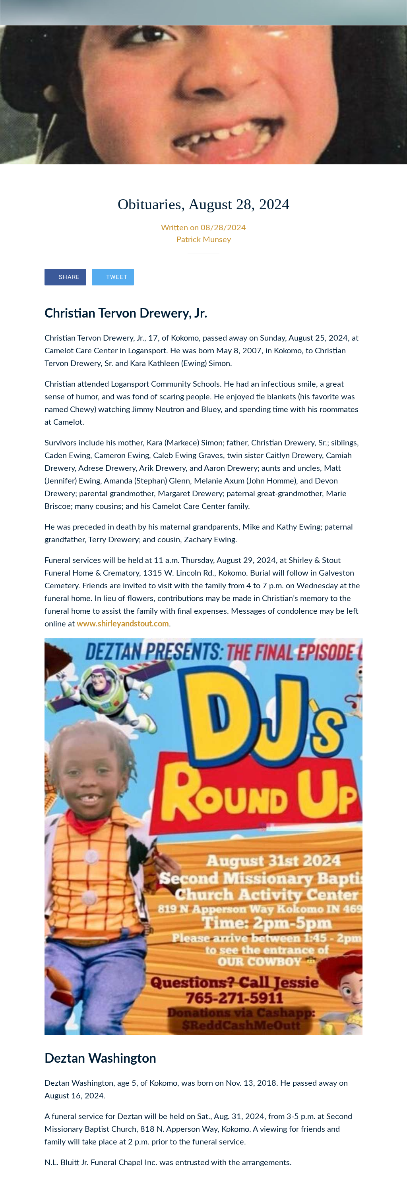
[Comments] (352, 277)
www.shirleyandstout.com (123, 624)
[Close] (12, 12)
